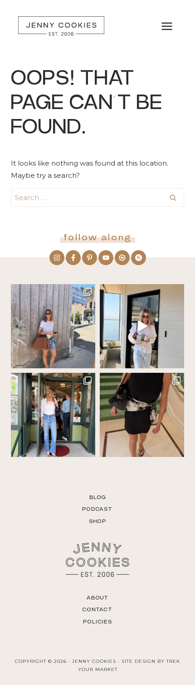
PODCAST (97, 509)
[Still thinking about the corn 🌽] (53, 415)
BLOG (97, 497)
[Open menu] (166, 26)
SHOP (97, 521)
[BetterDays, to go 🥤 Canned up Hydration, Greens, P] (142, 326)
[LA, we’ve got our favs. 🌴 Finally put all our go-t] (53, 326)
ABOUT (98, 597)
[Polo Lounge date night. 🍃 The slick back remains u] (142, 415)
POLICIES (97, 621)
